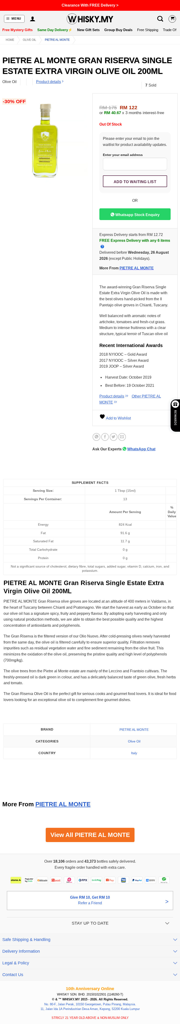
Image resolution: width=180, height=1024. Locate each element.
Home (10, 39)
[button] (14, 19)
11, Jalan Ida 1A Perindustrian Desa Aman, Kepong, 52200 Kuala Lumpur (90, 1009)
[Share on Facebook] (105, 437)
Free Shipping (147, 30)
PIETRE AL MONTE (57, 39)
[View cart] (172, 19)
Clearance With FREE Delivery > (90, 5)
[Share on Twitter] (113, 437)
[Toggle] (167, 924)
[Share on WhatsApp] (96, 437)
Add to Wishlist (118, 418)
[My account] (32, 19)
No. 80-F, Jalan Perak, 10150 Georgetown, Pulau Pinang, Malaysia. (90, 1004)
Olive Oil (29, 39)
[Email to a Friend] (122, 437)
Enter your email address (123, 155)
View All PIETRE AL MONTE (90, 835)
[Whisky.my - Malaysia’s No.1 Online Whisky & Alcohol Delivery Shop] (90, 18)
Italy (134, 753)
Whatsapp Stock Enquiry (137, 215)
